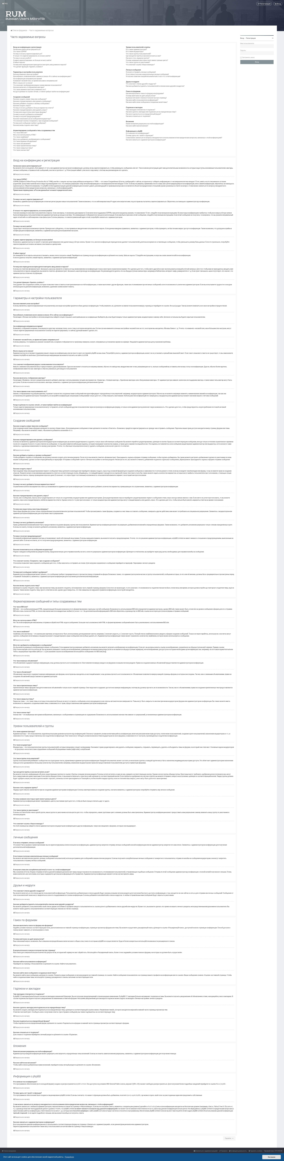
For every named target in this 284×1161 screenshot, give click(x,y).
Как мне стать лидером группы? (137, 58)
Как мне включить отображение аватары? (28, 87)
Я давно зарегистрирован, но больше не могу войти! (32, 60)
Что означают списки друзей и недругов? (141, 84)
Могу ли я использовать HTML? (24, 135)
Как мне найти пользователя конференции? (142, 100)
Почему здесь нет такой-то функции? (139, 135)
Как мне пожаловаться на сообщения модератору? (32, 119)
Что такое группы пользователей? (138, 54)
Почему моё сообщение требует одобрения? (29, 123)
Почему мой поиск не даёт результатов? (141, 96)
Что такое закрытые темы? (23, 148)
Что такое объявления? (22, 143)
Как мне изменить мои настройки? (25, 74)
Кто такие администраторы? (136, 49)
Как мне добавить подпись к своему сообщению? (31, 103)
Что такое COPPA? (20, 51)
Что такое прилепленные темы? (24, 146)
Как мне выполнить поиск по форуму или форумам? (145, 93)
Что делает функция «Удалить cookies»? (28, 67)
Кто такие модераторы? (135, 51)
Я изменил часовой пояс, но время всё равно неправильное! (35, 81)
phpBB (84, 355)
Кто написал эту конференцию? (137, 133)
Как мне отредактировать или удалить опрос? (30, 110)
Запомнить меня (248, 57)
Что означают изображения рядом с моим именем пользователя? (37, 85)
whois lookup (151, 1106)
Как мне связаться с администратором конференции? (146, 140)
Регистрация (251, 38)
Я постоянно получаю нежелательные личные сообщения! (147, 74)
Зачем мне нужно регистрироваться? (27, 49)
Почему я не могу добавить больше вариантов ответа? (33, 108)
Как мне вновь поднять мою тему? (25, 125)
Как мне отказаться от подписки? (138, 116)
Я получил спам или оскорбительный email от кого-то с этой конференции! (153, 76)
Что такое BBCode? (20, 133)
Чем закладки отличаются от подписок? (140, 110)
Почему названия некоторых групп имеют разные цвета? (147, 60)
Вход (242, 38)
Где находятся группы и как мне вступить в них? (143, 56)
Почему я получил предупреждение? (26, 116)
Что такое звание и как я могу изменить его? (29, 89)
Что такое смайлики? (21, 137)
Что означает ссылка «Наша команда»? (140, 65)
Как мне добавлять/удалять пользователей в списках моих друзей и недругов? (155, 86)
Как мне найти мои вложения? (137, 126)
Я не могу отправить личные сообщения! (141, 72)
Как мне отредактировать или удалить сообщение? (32, 101)
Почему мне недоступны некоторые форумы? (30, 112)
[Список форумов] (25, 15)
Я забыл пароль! (19, 62)
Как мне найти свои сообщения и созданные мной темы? (147, 102)
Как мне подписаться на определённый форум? (143, 114)
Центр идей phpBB (133, 1095)
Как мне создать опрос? (22, 105)
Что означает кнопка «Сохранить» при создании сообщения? (35, 121)
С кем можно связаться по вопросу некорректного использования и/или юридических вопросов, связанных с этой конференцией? (174, 138)
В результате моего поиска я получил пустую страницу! (146, 98)
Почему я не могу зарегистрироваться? (27, 54)
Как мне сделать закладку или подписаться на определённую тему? (151, 112)
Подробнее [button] (69, 1157)
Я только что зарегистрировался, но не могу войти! (31, 56)
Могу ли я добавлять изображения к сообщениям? (31, 139)
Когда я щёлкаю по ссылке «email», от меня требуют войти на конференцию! (41, 91)
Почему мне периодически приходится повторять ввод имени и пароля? (39, 65)
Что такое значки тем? (21, 150)
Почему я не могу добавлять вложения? (28, 114)
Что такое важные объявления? (25, 141)
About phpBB (220, 1084)
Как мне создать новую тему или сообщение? (30, 99)
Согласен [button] (271, 1157)
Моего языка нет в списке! (22, 83)
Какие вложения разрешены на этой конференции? (145, 124)
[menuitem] (5, 3)
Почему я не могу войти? (22, 58)
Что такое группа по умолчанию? (138, 62)
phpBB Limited (81, 1084)
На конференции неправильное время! (27, 79)
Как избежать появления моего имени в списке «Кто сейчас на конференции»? (42, 76)
